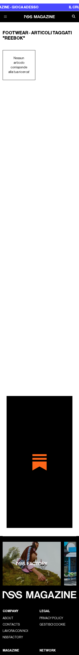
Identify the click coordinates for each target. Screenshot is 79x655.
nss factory (13, 637)
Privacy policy (51, 618)
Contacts (11, 624)
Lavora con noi (15, 631)
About (8, 618)
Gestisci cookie (53, 624)
